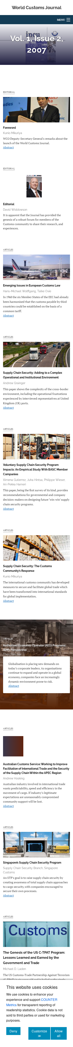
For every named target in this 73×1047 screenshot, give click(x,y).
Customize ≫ (41, 1033)
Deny (15, 1030)
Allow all (61, 1033)
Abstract (8, 147)
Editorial (9, 92)
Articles (8, 249)
